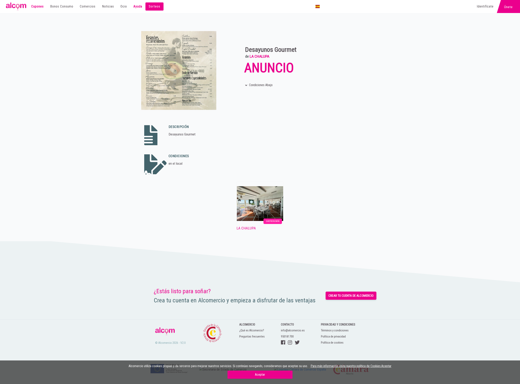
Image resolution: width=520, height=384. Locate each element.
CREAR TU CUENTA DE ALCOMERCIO (351, 295)
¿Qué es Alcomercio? (251, 330)
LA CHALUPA (259, 56)
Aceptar (260, 374)
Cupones (37, 6)
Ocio (123, 6)
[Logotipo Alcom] (16, 6)
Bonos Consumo (61, 6)
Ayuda (137, 6)
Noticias (108, 6)
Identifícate (485, 6)
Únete (508, 5)
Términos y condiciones (335, 330)
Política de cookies (332, 342)
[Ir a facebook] (283, 342)
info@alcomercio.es (293, 330)
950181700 (287, 336)
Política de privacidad (333, 336)
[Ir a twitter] (297, 342)
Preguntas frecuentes (252, 336)
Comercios (87, 6)
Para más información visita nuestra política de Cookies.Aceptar (351, 366)
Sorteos (154, 6)
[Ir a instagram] (290, 342)
